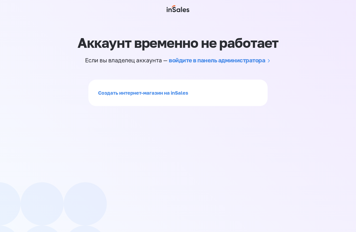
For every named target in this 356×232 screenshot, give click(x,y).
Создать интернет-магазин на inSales (143, 93)
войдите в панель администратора (217, 60)
